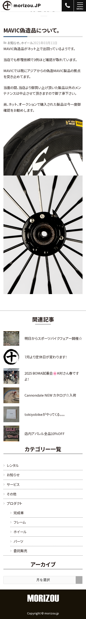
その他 (12, 494)
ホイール (27, 43)
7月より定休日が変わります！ (46, 356)
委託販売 (20, 550)
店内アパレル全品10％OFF (45, 433)
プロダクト (14, 503)
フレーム (20, 522)
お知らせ (13, 43)
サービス (13, 484)
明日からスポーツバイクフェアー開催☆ (53, 338)
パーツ (18, 541)
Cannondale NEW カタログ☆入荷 (50, 395)
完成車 (19, 512)
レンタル (13, 465)
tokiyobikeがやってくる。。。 (45, 414)
